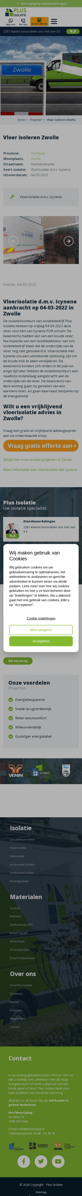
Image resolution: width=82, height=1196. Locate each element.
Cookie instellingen (41, 618)
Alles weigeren (41, 629)
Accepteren (41, 641)
